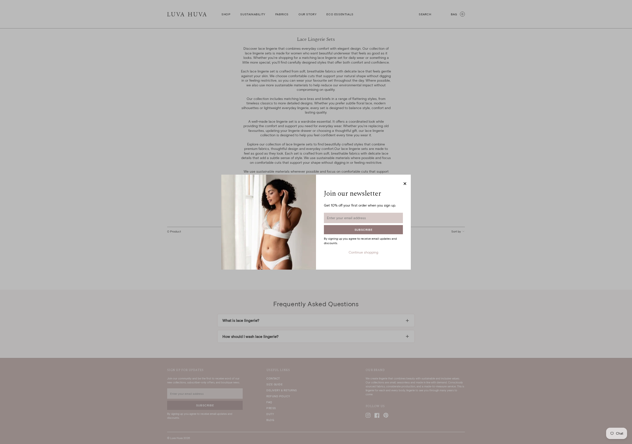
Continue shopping (363, 252)
